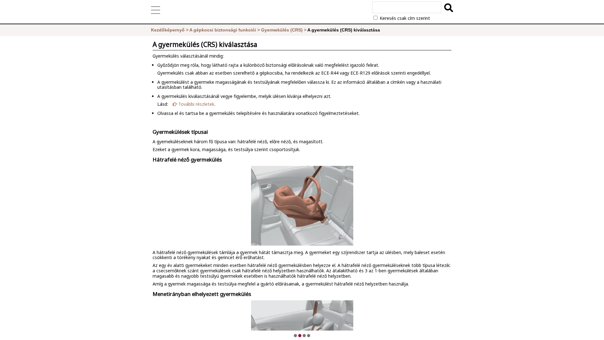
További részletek (195, 104)
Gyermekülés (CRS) (282, 29)
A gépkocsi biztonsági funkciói (222, 29)
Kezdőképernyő (168, 29)
